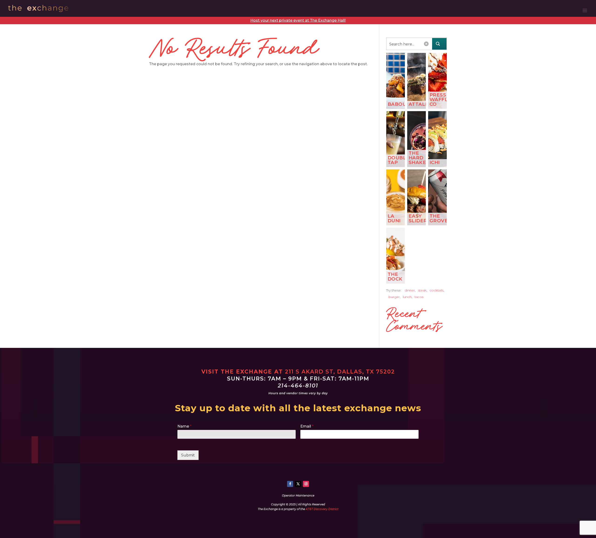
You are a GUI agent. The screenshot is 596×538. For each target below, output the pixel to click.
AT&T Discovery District (322, 509)
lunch (407, 297)
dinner (410, 290)
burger (394, 297)
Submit (188, 455)
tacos (419, 297)
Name (184, 426)
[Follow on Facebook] (290, 484)
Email (307, 426)
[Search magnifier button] (439, 44)
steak (422, 290)
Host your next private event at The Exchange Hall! (298, 20)
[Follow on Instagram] (306, 484)
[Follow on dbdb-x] (298, 484)
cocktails (437, 290)
